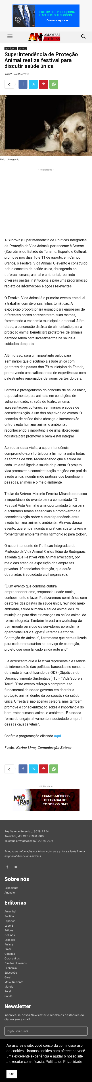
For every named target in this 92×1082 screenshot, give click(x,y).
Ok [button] (11, 1074)
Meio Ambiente (13, 982)
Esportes (9, 921)
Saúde (8, 996)
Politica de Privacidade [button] (64, 1062)
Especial (9, 939)
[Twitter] (33, 84)
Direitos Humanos (15, 963)
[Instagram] (15, 867)
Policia (8, 944)
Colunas (9, 935)
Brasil (7, 949)
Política (9, 916)
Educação (10, 972)
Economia (10, 968)
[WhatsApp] (53, 84)
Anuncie (9, 892)
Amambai (10, 911)
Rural (7, 991)
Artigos (8, 930)
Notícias (10, 48)
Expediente (11, 887)
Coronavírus (12, 958)
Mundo (8, 986)
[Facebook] (23, 84)
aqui (57, 736)
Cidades (9, 953)
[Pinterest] (43, 84)
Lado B (8, 925)
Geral (22, 48)
